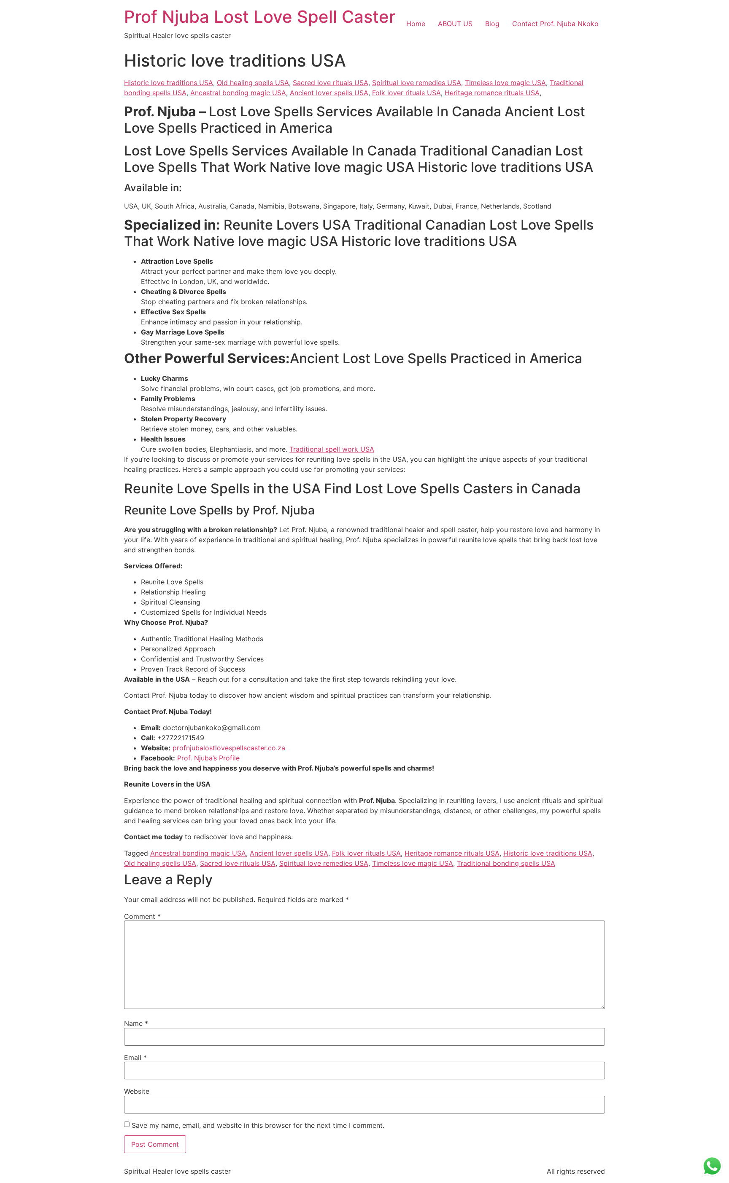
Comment (142, 916)
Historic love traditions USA (168, 82)
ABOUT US (455, 23)
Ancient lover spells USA (329, 92)
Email (135, 1057)
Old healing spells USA (253, 82)
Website (136, 1091)
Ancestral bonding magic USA (238, 92)
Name (136, 1023)
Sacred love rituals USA (330, 82)
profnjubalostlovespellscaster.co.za (229, 748)
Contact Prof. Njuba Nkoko (555, 23)
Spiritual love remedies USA (416, 82)
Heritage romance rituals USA (492, 92)
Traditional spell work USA (331, 449)
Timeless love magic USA (505, 82)
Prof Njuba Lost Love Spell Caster (259, 16)
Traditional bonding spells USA (506, 863)
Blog (492, 23)
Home (415, 23)
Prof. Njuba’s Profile (208, 758)
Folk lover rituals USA (406, 92)
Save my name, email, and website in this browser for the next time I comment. (258, 1125)
